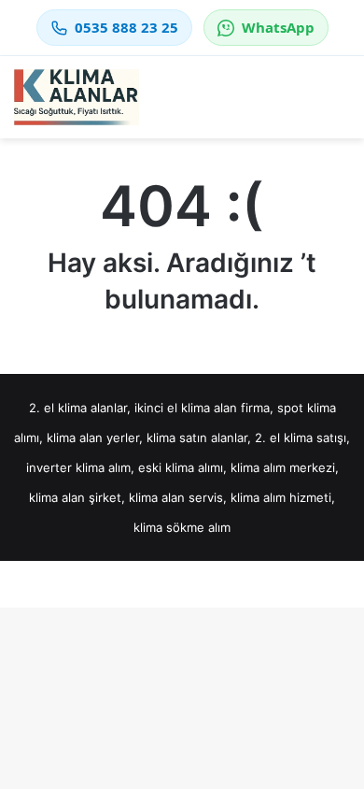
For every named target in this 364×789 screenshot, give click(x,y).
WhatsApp (278, 27)
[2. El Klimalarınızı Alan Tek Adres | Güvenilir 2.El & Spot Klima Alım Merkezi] (76, 97)
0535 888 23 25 (126, 27)
